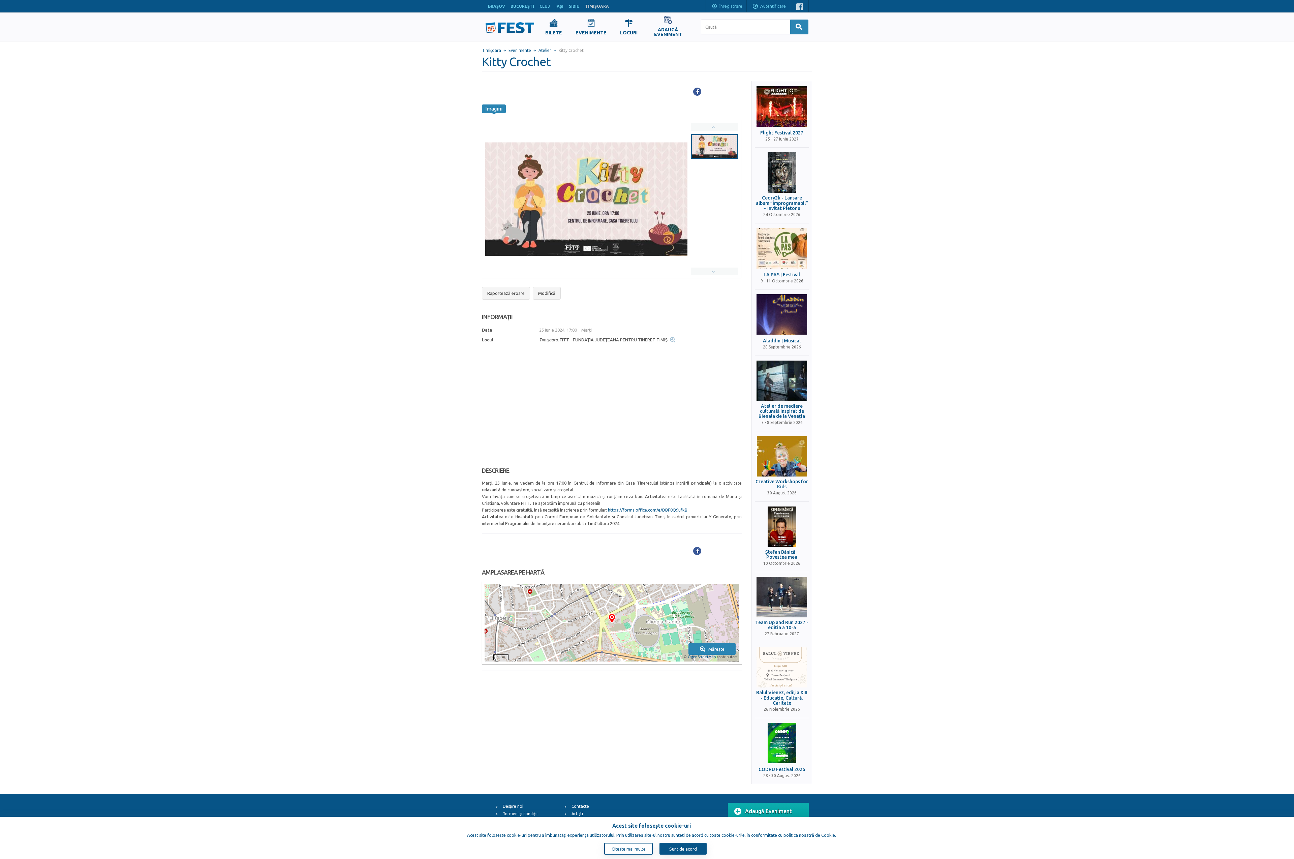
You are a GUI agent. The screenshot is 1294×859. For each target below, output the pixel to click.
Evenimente (520, 50)
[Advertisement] (612, 406)
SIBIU (574, 6)
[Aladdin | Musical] (782, 314)
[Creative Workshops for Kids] (782, 456)
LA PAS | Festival (782, 274)
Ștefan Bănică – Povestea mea (782, 555)
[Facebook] (697, 92)
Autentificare (773, 6)
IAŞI (559, 6)
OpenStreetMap (702, 657)
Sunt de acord (683, 849)
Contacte (580, 806)
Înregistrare (730, 6)
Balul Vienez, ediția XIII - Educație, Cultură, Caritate (781, 698)
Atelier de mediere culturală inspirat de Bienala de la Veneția (782, 411)
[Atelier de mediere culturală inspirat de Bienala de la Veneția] (782, 381)
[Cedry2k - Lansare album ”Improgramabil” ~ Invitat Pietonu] (782, 172)
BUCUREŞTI (522, 6)
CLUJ (545, 6)
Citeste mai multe (629, 849)
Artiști (577, 813)
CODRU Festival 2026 (782, 769)
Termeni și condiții (520, 813)
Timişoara (491, 50)
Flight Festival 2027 (781, 132)
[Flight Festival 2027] (782, 106)
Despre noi (513, 806)
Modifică (546, 293)
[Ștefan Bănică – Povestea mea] (782, 527)
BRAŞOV (496, 6)
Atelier (544, 50)
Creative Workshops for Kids (782, 484)
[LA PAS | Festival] (782, 248)
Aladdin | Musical (782, 340)
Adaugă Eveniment (768, 811)
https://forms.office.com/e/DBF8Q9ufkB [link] (647, 510)
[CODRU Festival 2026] (782, 743)
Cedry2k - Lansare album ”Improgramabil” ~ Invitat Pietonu (782, 203)
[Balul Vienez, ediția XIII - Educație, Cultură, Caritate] (782, 667)
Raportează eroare (506, 293)
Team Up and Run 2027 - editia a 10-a (781, 625)
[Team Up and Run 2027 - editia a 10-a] (782, 597)
